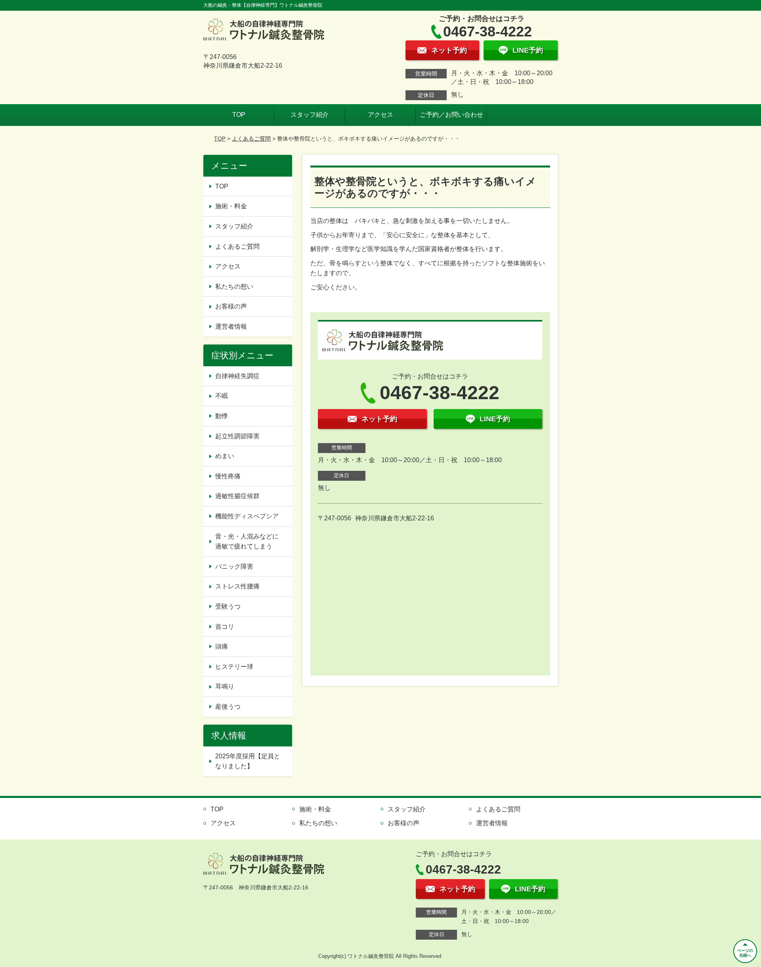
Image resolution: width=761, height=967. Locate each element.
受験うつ (228, 606)
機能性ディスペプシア (247, 516)
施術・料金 (231, 206)
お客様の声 (231, 306)
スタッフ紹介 (310, 114)
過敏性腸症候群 (237, 496)
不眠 (221, 395)
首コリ (224, 626)
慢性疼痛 (228, 476)
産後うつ (228, 706)
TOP (238, 114)
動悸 (221, 416)
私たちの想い (234, 286)
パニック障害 (234, 566)
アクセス (380, 114)
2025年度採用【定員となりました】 (247, 761)
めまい (224, 456)
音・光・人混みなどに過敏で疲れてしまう (247, 541)
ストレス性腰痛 (237, 586)
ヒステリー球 (234, 666)
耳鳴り (224, 686)
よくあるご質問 (251, 138)
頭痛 (221, 646)
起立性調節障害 (237, 436)
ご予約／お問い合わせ (451, 114)
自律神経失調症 (237, 376)
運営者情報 (231, 326)
